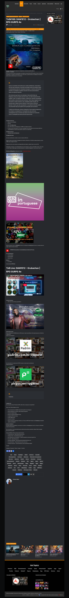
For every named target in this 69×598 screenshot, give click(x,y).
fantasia (23, 461)
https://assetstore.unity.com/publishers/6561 (24, 443)
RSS (22, 32)
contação (20, 456)
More (24, 32)
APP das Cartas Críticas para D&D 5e (14, 301)
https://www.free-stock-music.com (21, 441)
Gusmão (9, 463)
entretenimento (11, 461)
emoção (39, 459)
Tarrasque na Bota (15, 13)
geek (37, 461)
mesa (16, 465)
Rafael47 (23, 571)
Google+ (19, 448)
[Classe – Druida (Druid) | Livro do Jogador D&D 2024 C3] (56, 549)
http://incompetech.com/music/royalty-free (28, 437)
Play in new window (13, 30)
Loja (61, 3)
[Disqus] (25, 500)
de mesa (11, 459)
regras (29, 571)
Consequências (12, 456)
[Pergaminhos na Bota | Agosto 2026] (42, 588)
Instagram (8, 448)
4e (11, 454)
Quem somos (21, 593)
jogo (37, 463)
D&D (15, 568)
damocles (26, 456)
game (32, 461)
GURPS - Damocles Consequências (24, 13)
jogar (27, 463)
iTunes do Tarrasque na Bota (16, 420)
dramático (33, 459)
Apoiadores (44, 3)
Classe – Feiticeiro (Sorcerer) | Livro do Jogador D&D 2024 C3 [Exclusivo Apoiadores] (41, 554)
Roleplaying (24, 467)
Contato (34, 3)
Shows (31, 3)
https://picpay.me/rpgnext (23, 411)
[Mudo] (39, 29)
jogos (42, 463)
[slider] (42, 29)
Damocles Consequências (36, 456)
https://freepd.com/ (15, 438)
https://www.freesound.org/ (19, 434)
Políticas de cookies (27, 593)
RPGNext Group (18, 414)
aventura (31, 454)
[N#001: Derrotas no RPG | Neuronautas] (27, 549)
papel (35, 465)
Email (13, 32)
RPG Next (40, 467)
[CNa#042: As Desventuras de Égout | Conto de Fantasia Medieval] (12, 549)
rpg (34, 467)
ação (15, 454)
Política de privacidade (9, 593)
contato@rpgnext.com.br (32, 245)
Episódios (16, 3)
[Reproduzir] (7, 29)
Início (8, 13)
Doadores (11, 396)
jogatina (32, 463)
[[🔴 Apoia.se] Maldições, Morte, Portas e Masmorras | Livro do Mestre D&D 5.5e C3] (46, 585)
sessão (14, 469)
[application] (25, 29)
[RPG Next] (7, 6)
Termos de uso (16, 593)
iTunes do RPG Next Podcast (28, 420)
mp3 (20, 465)
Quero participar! (50, 3)
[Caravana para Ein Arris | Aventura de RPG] (42, 583)
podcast (10, 467)
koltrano (10, 465)
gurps (41, 461)
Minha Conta (57, 3)
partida (40, 465)
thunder (35, 469)
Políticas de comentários (34, 593)
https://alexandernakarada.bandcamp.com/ (23, 440)
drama (27, 459)
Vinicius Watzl (16, 479)
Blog (21, 3)
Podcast (10, 13)
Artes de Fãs (26, 3)
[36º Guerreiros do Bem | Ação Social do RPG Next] (37, 585)
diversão (17, 459)
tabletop (20, 469)
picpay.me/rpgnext (9, 364)
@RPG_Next (13, 417)
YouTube (12, 419)
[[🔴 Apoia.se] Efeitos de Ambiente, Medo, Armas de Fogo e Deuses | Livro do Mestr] (46, 583)
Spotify (10, 32)
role (19, 467)
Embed (33, 30)
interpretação (21, 463)
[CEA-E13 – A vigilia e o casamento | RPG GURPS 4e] (37, 588)
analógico (21, 454)
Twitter (16, 448)
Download (19, 30)
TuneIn (16, 32)
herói (15, 463)
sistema (53, 571)
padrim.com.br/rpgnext (10, 335)
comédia (37, 454)
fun (28, 461)
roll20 (30, 467)
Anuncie (39, 3)
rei (14, 467)
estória (17, 461)
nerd (31, 465)
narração (25, 465)
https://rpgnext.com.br (15, 407)
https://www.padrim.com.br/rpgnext (25, 409)
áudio (26, 454)
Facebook (12, 448)
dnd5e (22, 459)
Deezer (19, 32)
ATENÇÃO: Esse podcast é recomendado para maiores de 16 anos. (22, 249)
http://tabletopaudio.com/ (18, 435)
